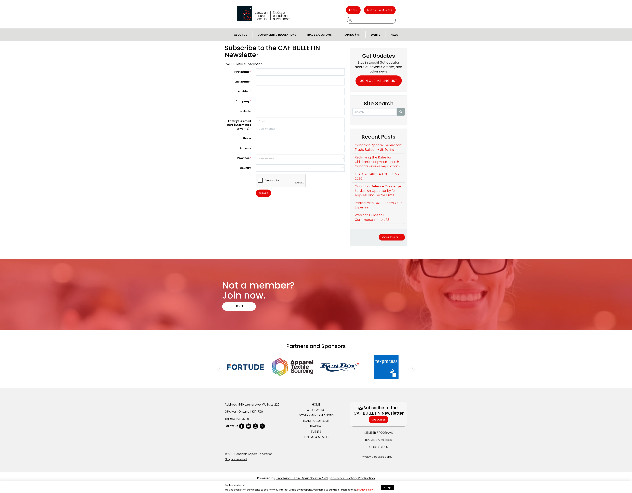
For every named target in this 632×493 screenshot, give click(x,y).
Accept (387, 487)
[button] (218, 368)
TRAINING (316, 426)
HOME (316, 404)
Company (243, 101)
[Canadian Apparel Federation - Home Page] (263, 13)
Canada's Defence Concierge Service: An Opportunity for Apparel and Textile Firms (378, 190)
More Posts (392, 237)
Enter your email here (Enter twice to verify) (239, 125)
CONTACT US (378, 447)
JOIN (239, 306)
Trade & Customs (319, 35)
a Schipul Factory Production (352, 478)
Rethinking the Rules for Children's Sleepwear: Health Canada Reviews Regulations (377, 161)
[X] (262, 426)
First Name (242, 72)
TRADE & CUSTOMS (316, 421)
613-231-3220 (239, 419)
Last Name (242, 82)
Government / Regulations (277, 35)
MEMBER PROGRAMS (378, 433)
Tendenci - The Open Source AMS (302, 478)
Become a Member (379, 10)
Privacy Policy (365, 489)
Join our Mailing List (378, 81)
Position (244, 91)
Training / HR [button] (351, 35)
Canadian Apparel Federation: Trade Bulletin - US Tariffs (378, 147)
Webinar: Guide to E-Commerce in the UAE (372, 217)
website (245, 111)
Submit (263, 193)
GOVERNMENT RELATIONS (316, 415)
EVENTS (316, 432)
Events (375, 35)
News (394, 35)
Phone (247, 138)
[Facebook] (241, 426)
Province (243, 158)
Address (245, 148)
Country (245, 168)
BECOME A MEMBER (316, 437)
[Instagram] (255, 426)
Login (353, 10)
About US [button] (240, 35)
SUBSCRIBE (378, 419)
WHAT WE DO (316, 410)
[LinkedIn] (248, 426)
